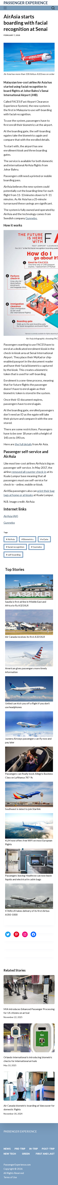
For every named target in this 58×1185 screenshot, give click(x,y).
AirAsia (10, 539)
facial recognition (15, 547)
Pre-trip (20, 1148)
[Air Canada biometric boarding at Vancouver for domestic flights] (29, 1086)
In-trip (33, 1148)
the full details (23, 444)
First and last (45, 1153)
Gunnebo (9, 522)
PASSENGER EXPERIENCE (26, 2)
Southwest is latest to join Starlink (23, 808)
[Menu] (6, 8)
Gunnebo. (31, 218)
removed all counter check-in (28, 472)
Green (26, 1153)
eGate (44, 539)
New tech (10, 1153)
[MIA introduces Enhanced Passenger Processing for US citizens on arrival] (29, 989)
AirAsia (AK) (11, 516)
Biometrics (27, 539)
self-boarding (13, 554)
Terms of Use (10, 1177)
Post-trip (48, 1148)
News (7, 1148)
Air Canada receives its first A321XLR (25, 636)
